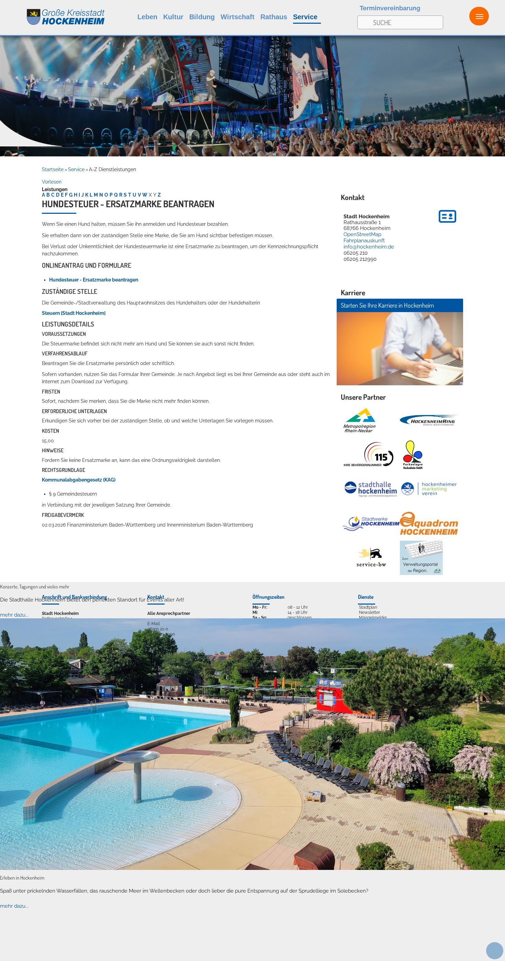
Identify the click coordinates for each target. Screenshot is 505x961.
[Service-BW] (371, 557)
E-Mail (153, 623)
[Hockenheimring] (429, 420)
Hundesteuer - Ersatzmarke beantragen (93, 280)
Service (305, 17)
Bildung (202, 17)
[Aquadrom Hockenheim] (429, 523)
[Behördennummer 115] (368, 454)
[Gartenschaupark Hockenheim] (412, 455)
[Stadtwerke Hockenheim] (371, 523)
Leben (147, 17)
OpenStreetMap (362, 234)
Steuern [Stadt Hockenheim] (73, 313)
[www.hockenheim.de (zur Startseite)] (52, 13)
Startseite (53, 169)
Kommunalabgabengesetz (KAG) (78, 480)
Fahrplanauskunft (364, 241)
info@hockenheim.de (369, 247)
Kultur (173, 17)
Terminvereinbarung (390, 8)
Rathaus (273, 17)
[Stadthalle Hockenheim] (371, 488)
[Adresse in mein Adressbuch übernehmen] (447, 224)
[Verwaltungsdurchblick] (421, 558)
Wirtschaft (238, 17)
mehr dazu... (14, 615)
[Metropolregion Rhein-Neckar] (359, 420)
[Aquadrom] (252, 868)
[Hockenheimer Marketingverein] (429, 489)
